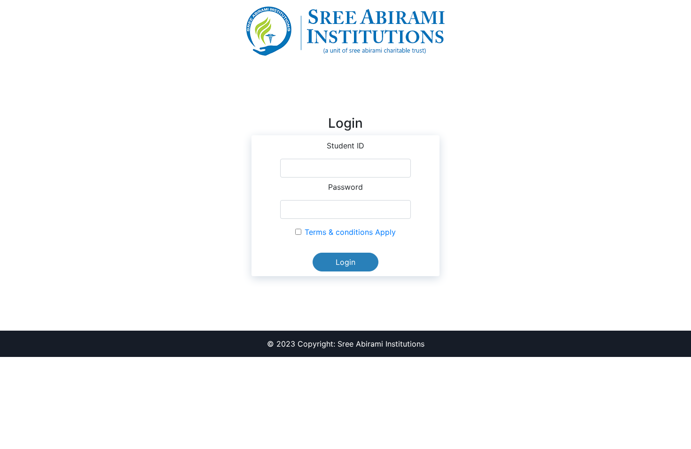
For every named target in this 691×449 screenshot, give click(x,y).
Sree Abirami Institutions (381, 343)
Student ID (345, 145)
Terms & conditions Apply (350, 232)
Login (345, 262)
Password (345, 187)
